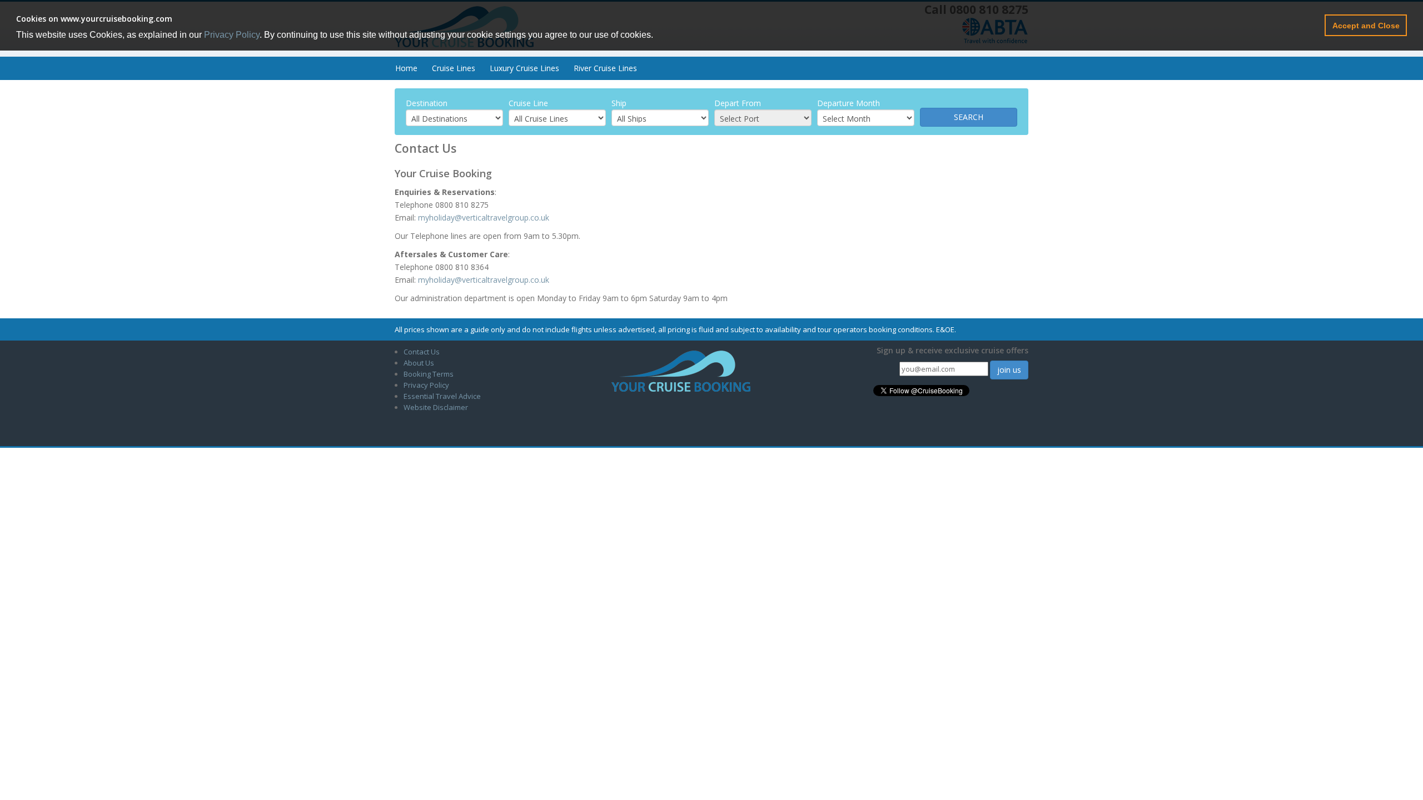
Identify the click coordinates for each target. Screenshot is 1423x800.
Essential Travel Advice (442, 396)
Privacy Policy (232, 34)
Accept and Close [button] (1366, 25)
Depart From (737, 103)
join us (1009, 369)
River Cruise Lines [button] (605, 68)
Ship (618, 103)
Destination (426, 103)
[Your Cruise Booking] (680, 371)
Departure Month (848, 103)
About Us (419, 363)
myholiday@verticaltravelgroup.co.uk (483, 217)
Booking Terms (429, 374)
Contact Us (422, 352)
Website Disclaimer (436, 407)
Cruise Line (528, 103)
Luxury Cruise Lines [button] (524, 68)
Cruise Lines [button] (453, 68)
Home (406, 68)
